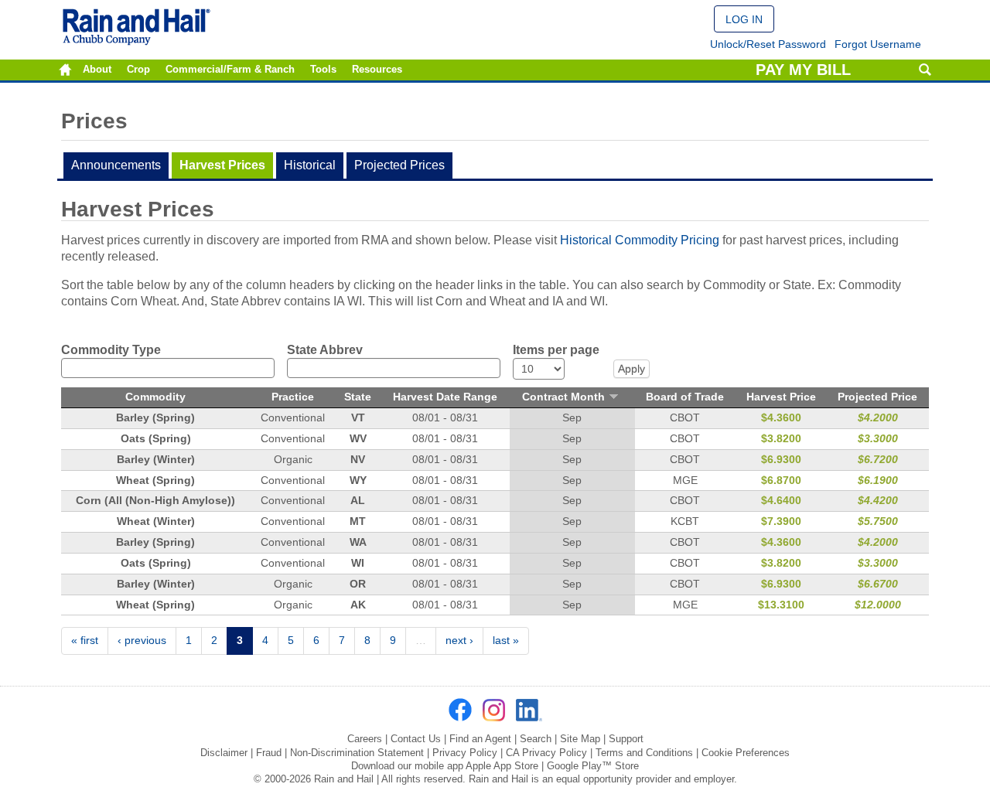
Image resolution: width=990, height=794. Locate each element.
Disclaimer (224, 752)
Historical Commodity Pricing (639, 240)
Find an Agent (480, 739)
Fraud (269, 752)
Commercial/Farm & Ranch (230, 69)
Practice (292, 397)
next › (459, 640)
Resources (377, 69)
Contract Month (563, 397)
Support (626, 739)
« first (84, 640)
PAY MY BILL (803, 69)
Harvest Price (781, 397)
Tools (323, 69)
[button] (744, 18)
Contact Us (416, 739)
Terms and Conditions (644, 752)
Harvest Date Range (445, 397)
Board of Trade (685, 397)
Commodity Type (111, 349)
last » (506, 640)
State (357, 397)
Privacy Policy (464, 752)
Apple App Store (502, 766)
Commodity (155, 397)
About (97, 69)
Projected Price (877, 397)
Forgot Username (878, 44)
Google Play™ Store (593, 766)
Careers (364, 739)
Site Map (580, 739)
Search (924, 70)
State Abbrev (325, 349)
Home (65, 70)
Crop (138, 69)
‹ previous (142, 640)
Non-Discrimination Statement (357, 752)
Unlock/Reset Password (768, 44)
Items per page (556, 349)
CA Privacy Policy (546, 752)
